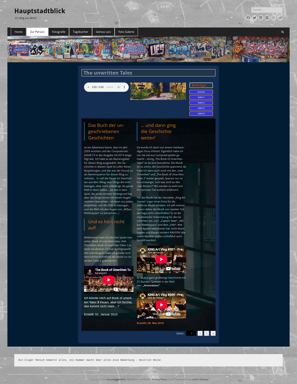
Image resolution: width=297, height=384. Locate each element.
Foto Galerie (126, 32)
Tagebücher (80, 32)
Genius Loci (103, 32)
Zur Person (37, 32)
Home (19, 32)
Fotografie (58, 32)
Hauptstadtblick (39, 11)
